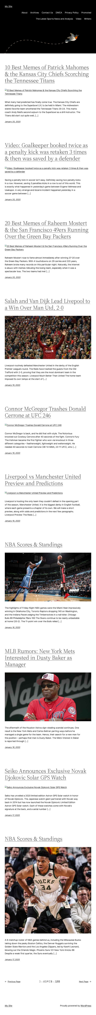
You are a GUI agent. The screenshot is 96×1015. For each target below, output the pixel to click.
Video (78, 19)
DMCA (59, 12)
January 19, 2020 (12, 385)
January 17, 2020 (12, 815)
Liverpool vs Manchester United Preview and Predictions (43, 479)
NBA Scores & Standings (33, 544)
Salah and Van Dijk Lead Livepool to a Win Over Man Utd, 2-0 (47, 304)
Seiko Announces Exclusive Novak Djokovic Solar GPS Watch (45, 774)
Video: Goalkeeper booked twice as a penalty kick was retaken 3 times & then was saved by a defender (46, 152)
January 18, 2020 (12, 521)
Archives (34, 12)
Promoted (86, 12)
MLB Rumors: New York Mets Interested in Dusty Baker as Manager (40, 658)
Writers (87, 19)
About (25, 12)
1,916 (57, 981)
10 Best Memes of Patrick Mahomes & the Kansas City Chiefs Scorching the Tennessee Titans (47, 74)
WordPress (86, 1005)
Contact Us (47, 12)
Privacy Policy (72, 12)
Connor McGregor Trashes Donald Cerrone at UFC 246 (45, 412)
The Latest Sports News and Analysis (54, 19)
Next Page (85, 981)
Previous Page (12, 981)
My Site (8, 6)
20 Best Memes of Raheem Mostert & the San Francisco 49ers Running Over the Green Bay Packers (46, 230)
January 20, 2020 (12, 121)
